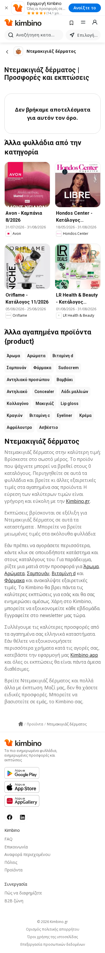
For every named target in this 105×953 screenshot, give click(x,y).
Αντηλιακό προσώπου (28, 379)
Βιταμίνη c (39, 415)
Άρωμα (13, 355)
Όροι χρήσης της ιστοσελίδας (52, 937)
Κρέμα (85, 415)
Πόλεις (10, 862)
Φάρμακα (42, 367)
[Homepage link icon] (20, 724)
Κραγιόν (14, 415)
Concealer (44, 391)
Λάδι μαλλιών (74, 391)
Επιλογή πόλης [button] (87, 35)
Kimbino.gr (78, 501)
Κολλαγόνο (18, 403)
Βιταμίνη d (62, 355)
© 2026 (52, 921)
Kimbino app (84, 655)
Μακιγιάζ (45, 403)
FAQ (8, 839)
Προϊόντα (13, 870)
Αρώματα (36, 355)
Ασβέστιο (48, 427)
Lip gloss (69, 403)
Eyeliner (64, 415)
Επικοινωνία (16, 847)
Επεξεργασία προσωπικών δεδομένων (52, 944)
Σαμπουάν (16, 367)
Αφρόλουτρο (19, 427)
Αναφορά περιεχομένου (27, 854)
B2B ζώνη (13, 900)
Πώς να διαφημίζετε (23, 893)
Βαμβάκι (65, 379)
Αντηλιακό (17, 391)
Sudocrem (68, 367)
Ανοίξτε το (85, 7)
